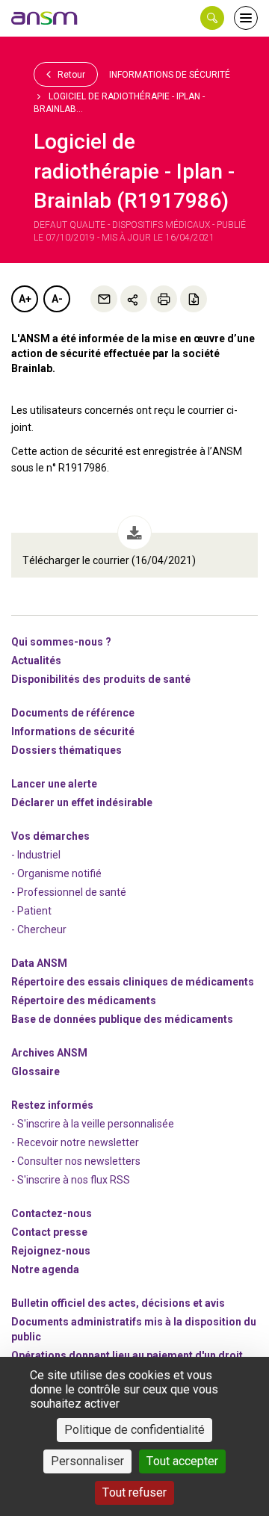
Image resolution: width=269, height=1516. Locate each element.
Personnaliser (87, 1461)
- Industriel (36, 855)
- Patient (31, 911)
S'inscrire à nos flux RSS (73, 1180)
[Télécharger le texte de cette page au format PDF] (193, 298)
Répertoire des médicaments (83, 1000)
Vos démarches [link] (50, 836)
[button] (212, 18)
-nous (50, 1251)
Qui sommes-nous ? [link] (61, 642)
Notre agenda (45, 1269)
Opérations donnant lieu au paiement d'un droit (127, 1355)
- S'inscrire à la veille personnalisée (92, 1124)
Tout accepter (182, 1461)
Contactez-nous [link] (51, 1213)
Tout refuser (134, 1492)
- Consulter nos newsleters (75, 1161)
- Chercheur (39, 929)
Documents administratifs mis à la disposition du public (133, 1329)
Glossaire (35, 1071)
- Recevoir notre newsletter (75, 1142)
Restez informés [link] (52, 1105)
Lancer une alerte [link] (54, 784)
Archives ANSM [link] (49, 1053)
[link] (45, 18)
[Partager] (133, 298)
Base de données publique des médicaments (122, 1019)
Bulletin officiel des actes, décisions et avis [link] (118, 1303)
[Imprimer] (163, 298)
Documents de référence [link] (72, 713)
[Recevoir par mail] (103, 298)
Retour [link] (70, 74)
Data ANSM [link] (39, 963)
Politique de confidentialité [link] (134, 1430)
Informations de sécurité (169, 74)
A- (57, 299)
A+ (25, 299)
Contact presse (49, 1232)
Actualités (36, 660)
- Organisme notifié (56, 873)
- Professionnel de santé (68, 892)
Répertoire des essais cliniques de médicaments (132, 982)
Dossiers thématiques (66, 750)
